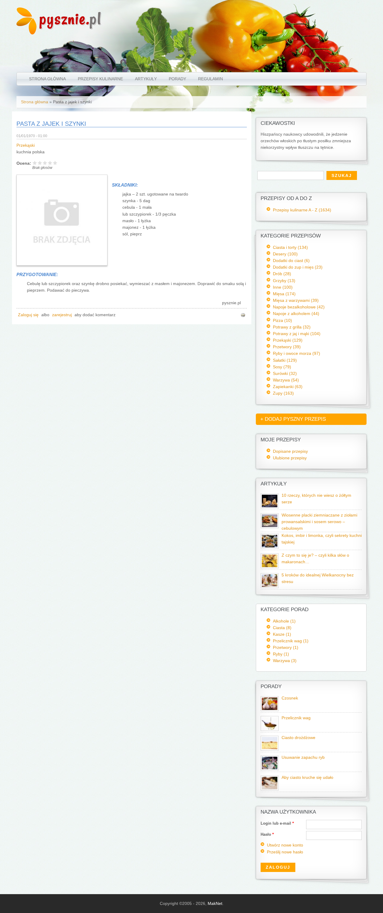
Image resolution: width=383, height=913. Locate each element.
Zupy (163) (283, 393)
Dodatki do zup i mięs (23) (298, 267)
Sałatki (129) (285, 360)
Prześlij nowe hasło (285, 852)
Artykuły (146, 78)
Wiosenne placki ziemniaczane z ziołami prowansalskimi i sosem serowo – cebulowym (319, 522)
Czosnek (290, 698)
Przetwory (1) (285, 647)
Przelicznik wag (296, 718)
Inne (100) (283, 287)
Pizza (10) (282, 320)
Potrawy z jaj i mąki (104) (296, 333)
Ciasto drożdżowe (298, 737)
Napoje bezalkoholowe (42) (299, 307)
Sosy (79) (282, 366)
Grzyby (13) (284, 280)
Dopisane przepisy (290, 451)
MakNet (215, 903)
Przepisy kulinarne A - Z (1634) (302, 210)
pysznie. (70, 19)
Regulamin (210, 78)
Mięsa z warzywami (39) (296, 300)
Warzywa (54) (286, 380)
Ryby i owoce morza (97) (296, 353)
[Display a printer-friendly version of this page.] (243, 314)
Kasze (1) (282, 634)
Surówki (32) (285, 373)
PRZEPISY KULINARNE (100, 78)
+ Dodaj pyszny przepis (293, 419)
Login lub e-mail (277, 823)
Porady (177, 78)
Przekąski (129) (288, 340)
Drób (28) (282, 273)
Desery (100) (285, 254)
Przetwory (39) (287, 346)
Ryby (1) (281, 654)
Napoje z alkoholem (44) (296, 313)
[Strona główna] (26, 33)
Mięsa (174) (284, 293)
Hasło (267, 834)
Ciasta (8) (282, 627)
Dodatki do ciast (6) (291, 260)
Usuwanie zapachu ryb (303, 757)
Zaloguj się (28, 315)
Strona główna (47, 78)
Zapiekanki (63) (288, 386)
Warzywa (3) (285, 660)
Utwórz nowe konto (285, 845)
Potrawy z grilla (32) (292, 327)
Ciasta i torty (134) (290, 247)
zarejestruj (62, 315)
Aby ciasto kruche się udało (307, 777)
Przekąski (25, 145)
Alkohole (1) (284, 621)
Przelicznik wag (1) (290, 640)
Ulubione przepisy (290, 457)
